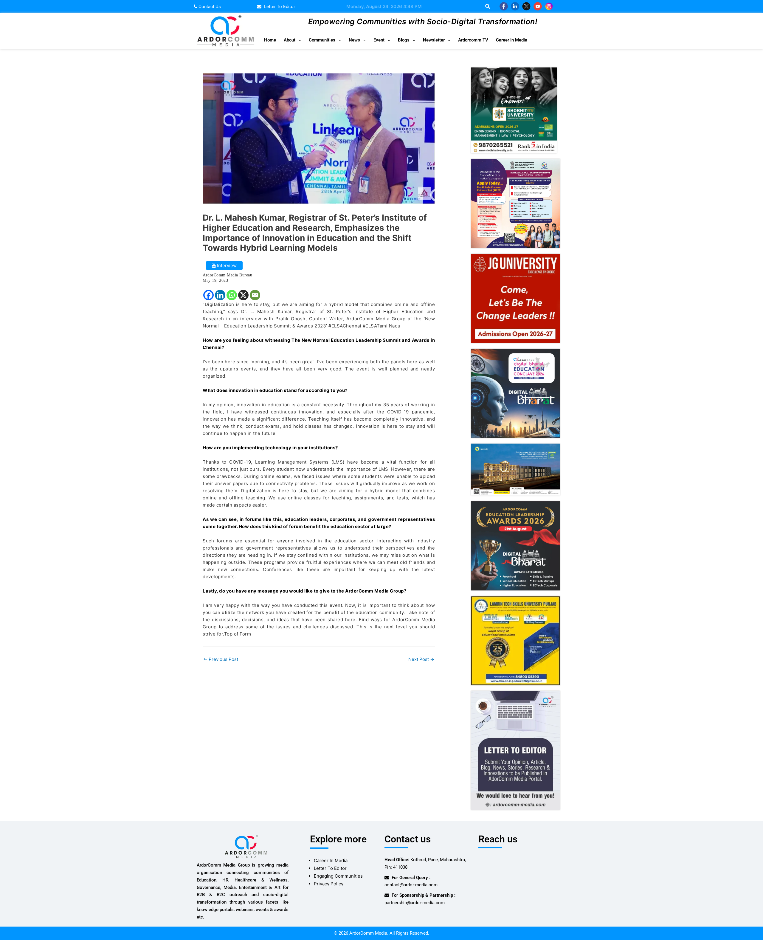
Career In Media (511, 40)
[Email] (255, 295)
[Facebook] (208, 295)
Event (378, 40)
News (354, 40)
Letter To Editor (330, 868)
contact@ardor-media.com (411, 884)
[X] (243, 295)
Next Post (421, 659)
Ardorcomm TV (473, 40)
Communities (322, 40)
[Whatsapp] (232, 295)
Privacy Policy (328, 884)
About (289, 40)
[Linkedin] (220, 295)
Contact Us (209, 6)
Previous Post (220, 659)
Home (270, 40)
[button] (292, 40)
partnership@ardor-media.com (414, 902)
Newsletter (434, 40)
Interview (226, 265)
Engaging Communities (338, 876)
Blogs (404, 40)
